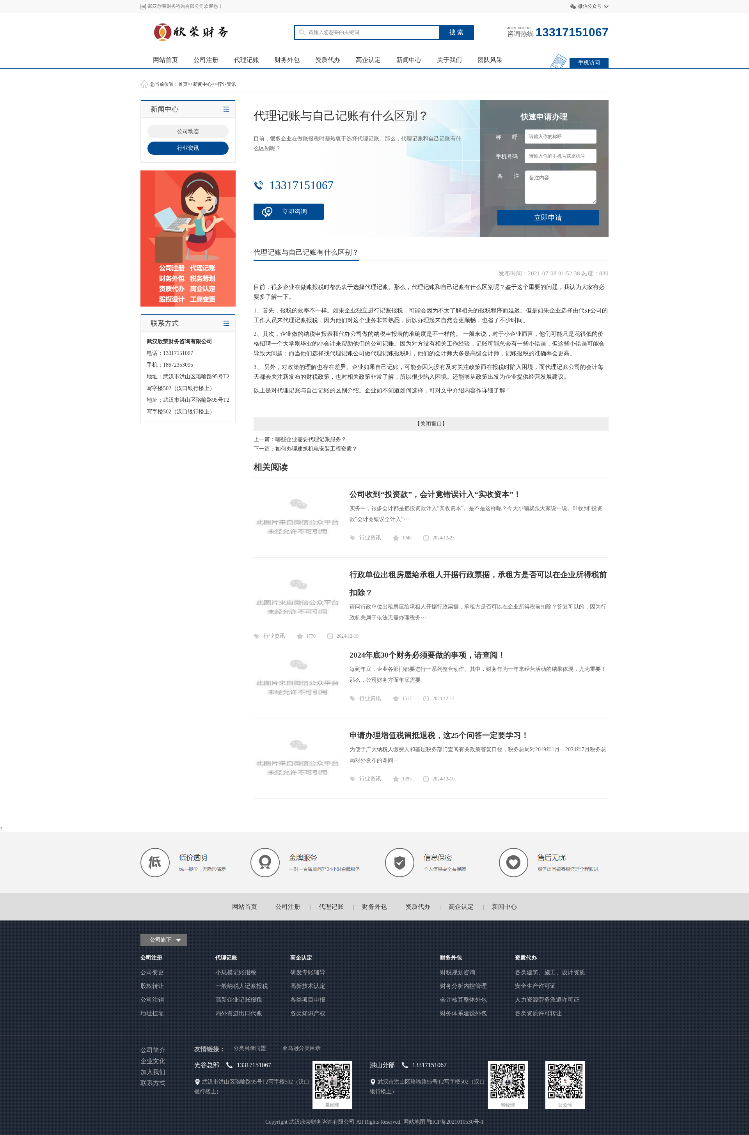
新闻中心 (408, 60)
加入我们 (152, 1072)
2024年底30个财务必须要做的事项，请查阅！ (428, 655)
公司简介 (152, 1050)
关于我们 (449, 60)
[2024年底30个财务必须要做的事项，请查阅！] (297, 705)
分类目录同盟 (249, 1048)
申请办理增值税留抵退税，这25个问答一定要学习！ (439, 735)
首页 (183, 84)
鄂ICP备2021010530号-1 (455, 1122)
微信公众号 (590, 6)
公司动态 (188, 131)
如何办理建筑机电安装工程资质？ (316, 449)
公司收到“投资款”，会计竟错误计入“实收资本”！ (435, 494)
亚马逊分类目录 (301, 1048)
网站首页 (165, 60)
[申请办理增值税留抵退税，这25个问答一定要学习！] (297, 785)
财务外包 (287, 60)
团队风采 (489, 60)
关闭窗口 (431, 424)
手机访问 (589, 63)
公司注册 (205, 60)
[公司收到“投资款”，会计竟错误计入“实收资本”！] (297, 544)
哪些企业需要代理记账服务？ (310, 439)
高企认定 (368, 60)
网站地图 (414, 1122)
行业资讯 (226, 84)
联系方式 (152, 1083)
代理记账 (246, 60)
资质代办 (327, 60)
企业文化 (152, 1061)
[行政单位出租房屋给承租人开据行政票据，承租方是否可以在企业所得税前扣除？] (297, 625)
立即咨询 (294, 211)
